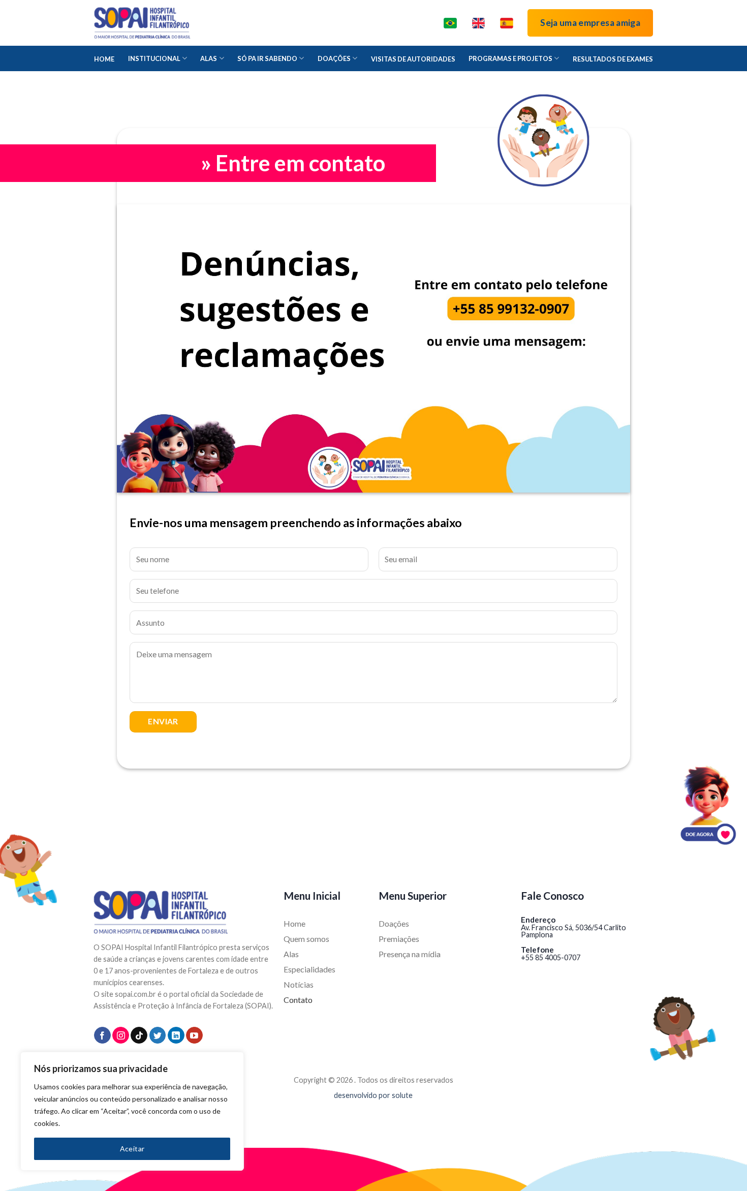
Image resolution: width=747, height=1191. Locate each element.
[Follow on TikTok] (139, 1035)
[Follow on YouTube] (194, 1035)
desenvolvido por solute (373, 1095)
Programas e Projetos (510, 58)
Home (104, 59)
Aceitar (132, 1148)
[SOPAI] (142, 22)
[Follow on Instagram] (120, 1035)
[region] (132, 1111)
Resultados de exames (613, 59)
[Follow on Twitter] (157, 1035)
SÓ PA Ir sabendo (267, 58)
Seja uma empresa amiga (590, 22)
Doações (334, 58)
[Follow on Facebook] (102, 1035)
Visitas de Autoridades (413, 59)
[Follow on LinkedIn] (176, 1035)
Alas (208, 58)
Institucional (154, 58)
